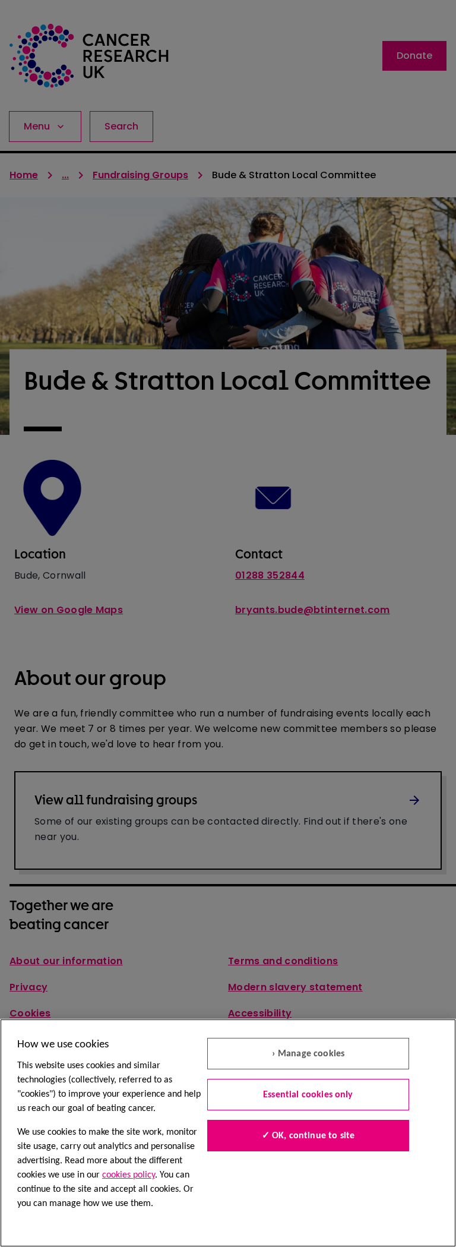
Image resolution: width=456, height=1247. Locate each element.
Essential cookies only (308, 1095)
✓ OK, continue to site (308, 1136)
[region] (228, 1133)
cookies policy (128, 1175)
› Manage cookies (308, 1054)
